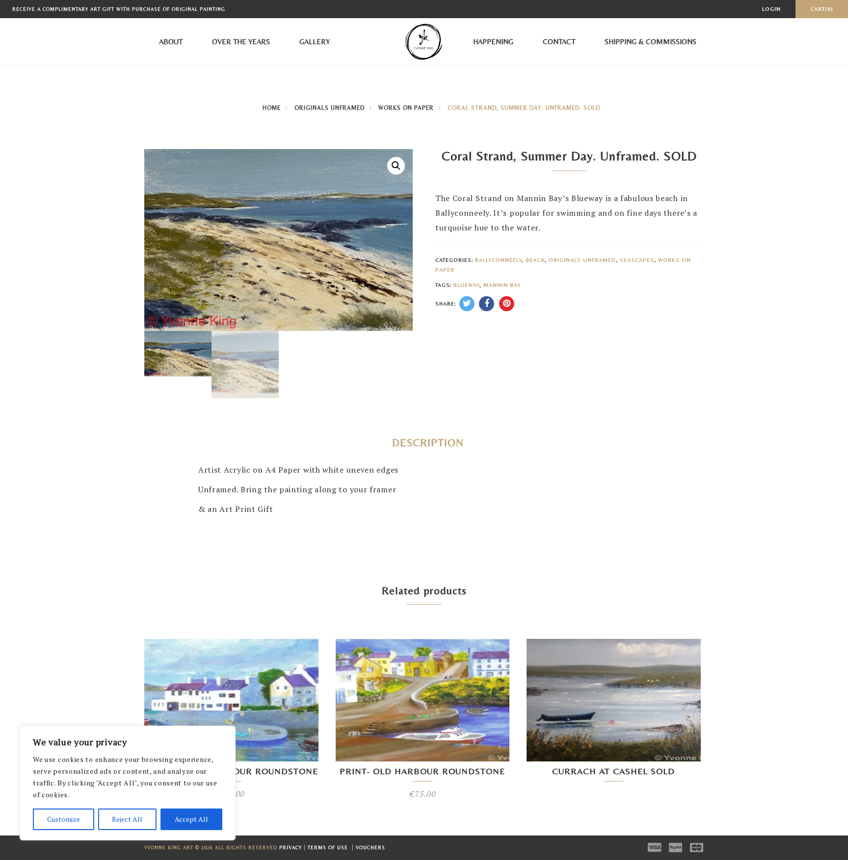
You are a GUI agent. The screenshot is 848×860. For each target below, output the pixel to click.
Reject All (127, 819)
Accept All (191, 819)
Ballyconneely (498, 260)
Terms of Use (329, 847)
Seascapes (637, 260)
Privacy (290, 847)
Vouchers (370, 847)
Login (771, 9)
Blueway (466, 285)
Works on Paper (406, 107)
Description (428, 442)
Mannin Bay (502, 285)
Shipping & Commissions (650, 41)
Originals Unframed (329, 107)
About (171, 41)
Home (272, 107)
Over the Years (241, 41)
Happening (493, 41)
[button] (396, 166)
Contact (559, 41)
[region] (128, 783)
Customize (63, 819)
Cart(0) (821, 9)
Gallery (314, 41)
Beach (535, 260)
